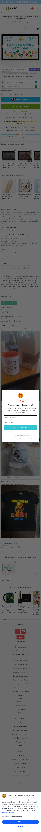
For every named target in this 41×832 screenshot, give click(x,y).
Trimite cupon (20, 427)
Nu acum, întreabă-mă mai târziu (20, 435)
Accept (20, 822)
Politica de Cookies (8, 812)
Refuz (20, 827)
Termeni (33, 439)
